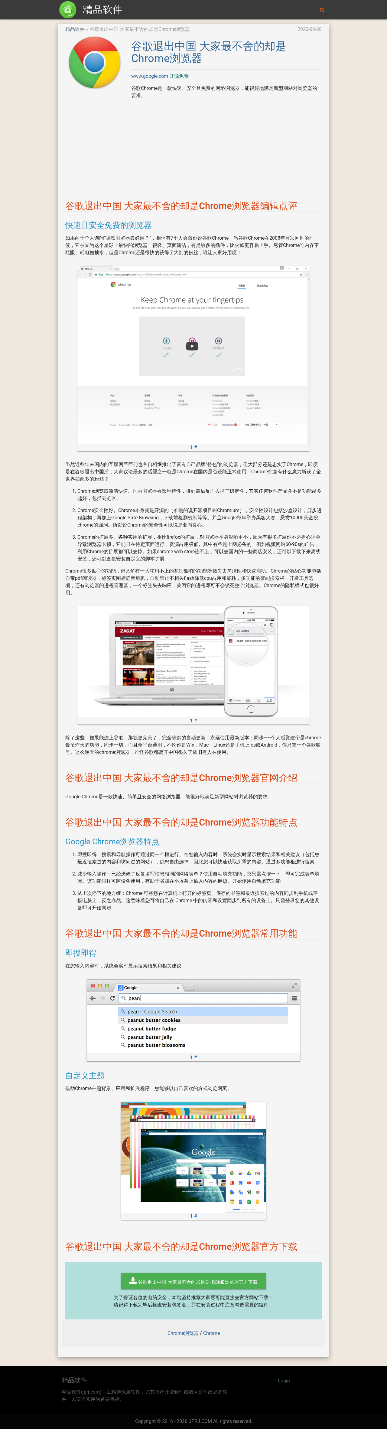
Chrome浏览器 (183, 1333)
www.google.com (150, 76)
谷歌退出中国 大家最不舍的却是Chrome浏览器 (208, 52)
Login (284, 1381)
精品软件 (75, 29)
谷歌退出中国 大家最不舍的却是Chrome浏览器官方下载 (197, 1282)
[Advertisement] (193, 146)
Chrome (211, 1333)
